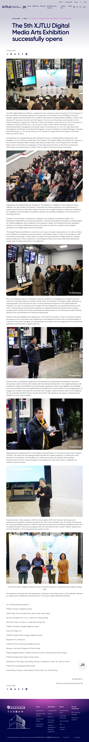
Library (76, 2)
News (25, 18)
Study (29, 6)
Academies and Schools (51, 7)
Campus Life (63, 7)
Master (50, 713)
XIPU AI (61, 2)
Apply (84, 7)
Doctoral (50, 717)
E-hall (85, 2)
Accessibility (77, 737)
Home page (16, 18)
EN (74, 7)
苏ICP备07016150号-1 (40, 737)
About (70, 6)
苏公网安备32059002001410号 (53, 737)
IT (80, 2)
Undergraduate (52, 710)
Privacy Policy (66, 737)
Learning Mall (68, 2)
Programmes (39, 710)
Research (43, 6)
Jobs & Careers (64, 721)
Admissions (35, 6)
